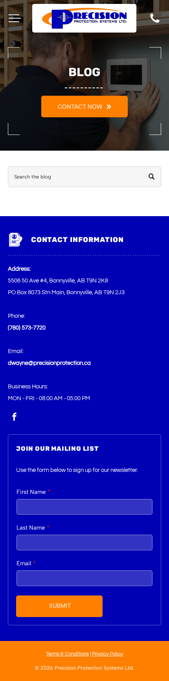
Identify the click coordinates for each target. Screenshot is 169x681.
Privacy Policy (107, 654)
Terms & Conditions (67, 654)
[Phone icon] (155, 22)
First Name (31, 491)
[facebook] (14, 417)
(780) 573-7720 (27, 328)
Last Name (31, 527)
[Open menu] (15, 18)
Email (24, 563)
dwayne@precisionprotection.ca (49, 363)
